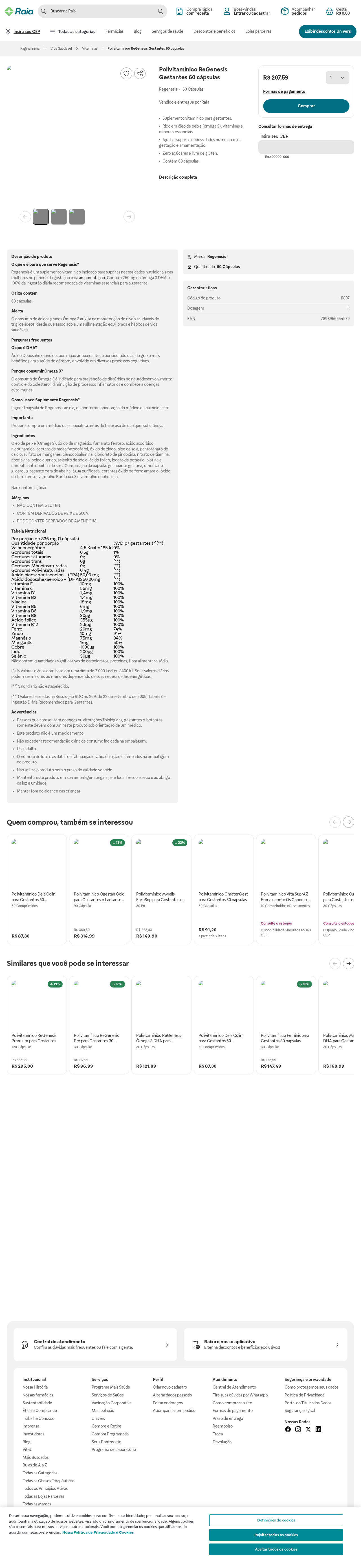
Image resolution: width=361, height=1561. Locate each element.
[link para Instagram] (298, 1430)
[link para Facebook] (288, 1430)
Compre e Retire (106, 1426)
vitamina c (22, 588)
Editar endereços (168, 1403)
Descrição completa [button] (178, 177)
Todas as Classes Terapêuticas (48, 1481)
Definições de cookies (276, 1520)
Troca (218, 1434)
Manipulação (103, 1410)
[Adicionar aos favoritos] (126, 73)
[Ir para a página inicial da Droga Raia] (19, 11)
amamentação (92, 277)
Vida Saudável (61, 49)
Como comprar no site (232, 1403)
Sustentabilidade (37, 1403)
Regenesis (216, 256)
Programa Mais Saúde (111, 1387)
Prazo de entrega (228, 1418)
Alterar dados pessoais (172, 1395)
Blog (26, 1442)
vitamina (20, 583)
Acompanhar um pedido (174, 1410)
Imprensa (31, 1426)
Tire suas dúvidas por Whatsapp (240, 1395)
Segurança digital (300, 1410)
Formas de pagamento (233, 1410)
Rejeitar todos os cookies (276, 1535)
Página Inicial (30, 49)
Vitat (27, 1449)
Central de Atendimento (234, 1387)
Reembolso (223, 1426)
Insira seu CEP (274, 136)
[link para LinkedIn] (318, 1430)
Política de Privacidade (305, 1395)
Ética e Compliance (40, 1410)
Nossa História (35, 1387)
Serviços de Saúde (108, 1395)
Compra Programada (110, 1434)
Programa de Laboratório (114, 1449)
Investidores (33, 1434)
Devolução (222, 1442)
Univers (98, 1418)
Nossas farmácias (38, 1395)
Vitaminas (89, 49)
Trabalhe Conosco (38, 1418)
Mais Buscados (36, 1457)
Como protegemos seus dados (311, 1387)
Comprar (306, 106)
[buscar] (160, 11)
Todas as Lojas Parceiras (43, 1496)
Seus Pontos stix (106, 1442)
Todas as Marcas (37, 1504)
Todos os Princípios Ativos (45, 1488)
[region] (180, 1534)
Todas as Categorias (40, 1473)
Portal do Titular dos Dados (308, 1403)
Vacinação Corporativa (111, 1403)
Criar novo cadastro (170, 1387)
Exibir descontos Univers (328, 31)
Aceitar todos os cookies (276, 1549)
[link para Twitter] (308, 1430)
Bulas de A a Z (35, 1465)
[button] (77, 136)
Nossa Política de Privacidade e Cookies (98, 1532)
